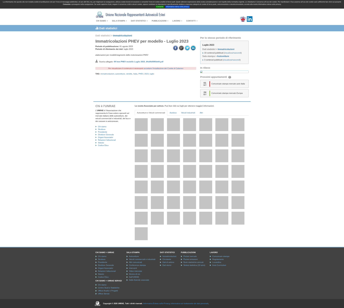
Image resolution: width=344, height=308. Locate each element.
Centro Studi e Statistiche (108, 288)
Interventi (133, 268)
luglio (152, 74)
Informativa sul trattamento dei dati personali (189, 303)
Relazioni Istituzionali (107, 140)
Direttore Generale (106, 135)
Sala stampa (119, 21)
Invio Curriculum (219, 265)
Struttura (101, 129)
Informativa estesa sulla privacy (177, 7)
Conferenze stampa (137, 265)
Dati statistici (138, 21)
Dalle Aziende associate (139, 280)
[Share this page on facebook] (175, 48)
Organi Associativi (105, 137)
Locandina (216, 262)
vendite (129, 74)
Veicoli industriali (188, 113)
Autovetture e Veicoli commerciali (151, 113)
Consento (159, 7)
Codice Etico (103, 145)
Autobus (173, 113)
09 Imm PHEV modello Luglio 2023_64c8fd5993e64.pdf (138, 62)
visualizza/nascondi (233, 53)
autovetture (120, 74)
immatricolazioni (107, 74)
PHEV (140, 74)
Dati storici (166, 265)
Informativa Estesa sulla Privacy (156, 303)
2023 (146, 74)
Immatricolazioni (122, 35)
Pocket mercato (190, 256)
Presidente (102, 132)
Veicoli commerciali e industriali (142, 259)
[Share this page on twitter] (187, 48)
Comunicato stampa (220, 256)
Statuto (101, 143)
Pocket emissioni (190, 259)
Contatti (191, 21)
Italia (135, 74)
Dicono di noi (134, 274)
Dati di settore (168, 262)
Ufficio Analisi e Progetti (108, 291)
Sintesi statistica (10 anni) (194, 265)
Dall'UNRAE (134, 277)
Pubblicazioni (159, 21)
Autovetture (223, 56)
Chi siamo (101, 21)
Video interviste (135, 271)
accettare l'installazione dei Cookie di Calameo (163, 68)
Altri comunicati (135, 262)
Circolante (166, 259)
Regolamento (218, 259)
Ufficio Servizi (103, 294)
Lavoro (176, 21)
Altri (201, 113)
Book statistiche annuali (193, 262)
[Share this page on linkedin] (193, 48)
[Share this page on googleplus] (181, 48)
